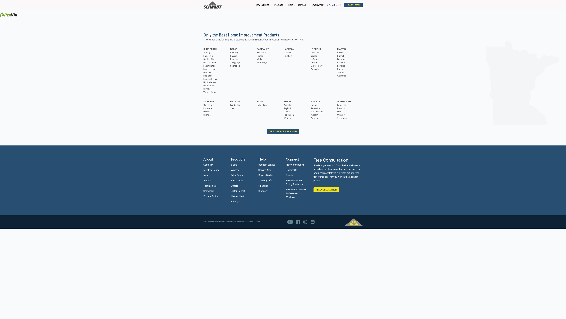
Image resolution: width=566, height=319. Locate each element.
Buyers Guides (265, 175)
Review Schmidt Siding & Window (294, 182)
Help (290, 5)
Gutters (234, 185)
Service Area (264, 170)
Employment (317, 5)
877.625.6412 (334, 5)
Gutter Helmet (238, 191)
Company (208, 164)
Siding (234, 164)
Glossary (262, 191)
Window (235, 170)
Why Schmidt (262, 5)
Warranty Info (265, 180)
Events (289, 175)
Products (278, 5)
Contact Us (291, 170)
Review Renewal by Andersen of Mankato (296, 193)
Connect (302, 5)
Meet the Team (211, 170)
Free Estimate (353, 5)
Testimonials (210, 185)
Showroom (208, 191)
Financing (263, 185)
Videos (207, 180)
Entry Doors (237, 175)
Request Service (266, 164)
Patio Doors (237, 180)
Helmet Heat (237, 196)
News (206, 175)
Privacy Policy (210, 196)
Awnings (235, 201)
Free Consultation (295, 164)
